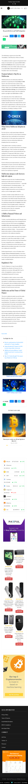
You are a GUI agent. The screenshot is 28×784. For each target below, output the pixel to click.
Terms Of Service (6, 718)
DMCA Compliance (6, 725)
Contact (4, 747)
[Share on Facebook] (15, 36)
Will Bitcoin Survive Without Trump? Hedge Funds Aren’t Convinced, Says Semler (13, 352)
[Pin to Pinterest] (22, 36)
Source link (4, 333)
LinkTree (4, 737)
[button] (3, 429)
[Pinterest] (15, 3)
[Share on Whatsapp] (4, 39)
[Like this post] (12, 36)
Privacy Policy (5, 714)
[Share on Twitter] (19, 36)
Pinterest (4, 744)
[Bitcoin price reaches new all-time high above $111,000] (14, 425)
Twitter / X (4, 740)
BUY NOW (8, 579)
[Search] (22, 8)
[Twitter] (12, 3)
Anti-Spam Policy (6, 728)
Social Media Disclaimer (7, 721)
